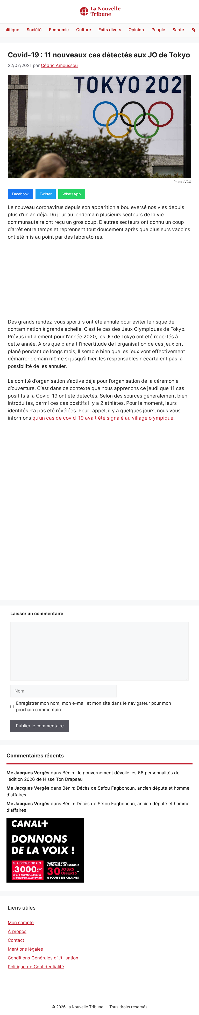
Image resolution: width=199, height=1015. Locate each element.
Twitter (46, 194)
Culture (83, 29)
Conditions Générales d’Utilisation (43, 957)
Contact (16, 940)
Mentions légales (25, 949)
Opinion (136, 29)
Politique (10, 29)
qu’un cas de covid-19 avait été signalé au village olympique (102, 418)
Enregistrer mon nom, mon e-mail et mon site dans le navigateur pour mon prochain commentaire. (93, 706)
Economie (59, 29)
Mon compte (21, 922)
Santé (178, 29)
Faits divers (109, 29)
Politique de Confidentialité (36, 966)
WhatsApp (71, 194)
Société (34, 29)
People (158, 29)
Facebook (20, 194)
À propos (17, 931)
